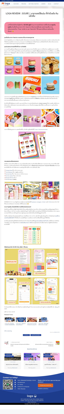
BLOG (49, 4)
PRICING (24, 4)
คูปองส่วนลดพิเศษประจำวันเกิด (41, 220)
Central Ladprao (9, 175)
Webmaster (15, 367)
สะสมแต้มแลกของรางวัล (26, 222)
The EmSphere (9, 172)
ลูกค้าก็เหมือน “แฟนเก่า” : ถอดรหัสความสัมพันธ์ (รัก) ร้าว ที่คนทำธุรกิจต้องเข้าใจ (52, 364)
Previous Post (20, 344)
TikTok (50, 202)
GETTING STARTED (34, 4)
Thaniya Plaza (9, 170)
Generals (47, 354)
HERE (12, 0)
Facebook (33, 202)
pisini (34, 367)
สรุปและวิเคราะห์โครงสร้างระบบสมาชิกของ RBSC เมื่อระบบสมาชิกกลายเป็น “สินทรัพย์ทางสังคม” (13, 364)
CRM (5, 331)
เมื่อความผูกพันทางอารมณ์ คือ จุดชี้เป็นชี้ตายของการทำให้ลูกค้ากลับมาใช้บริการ (32, 364)
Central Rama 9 (9, 179)
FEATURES (16, 4)
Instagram (39, 202)
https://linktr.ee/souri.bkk (41, 129)
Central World (9, 174)
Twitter (43, 202)
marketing (9, 331)
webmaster (57, 332)
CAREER (43, 4)
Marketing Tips (9, 356)
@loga (56, 307)
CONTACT (56, 4)
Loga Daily (8, 354)
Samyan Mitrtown (10, 177)
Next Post (44, 344)
